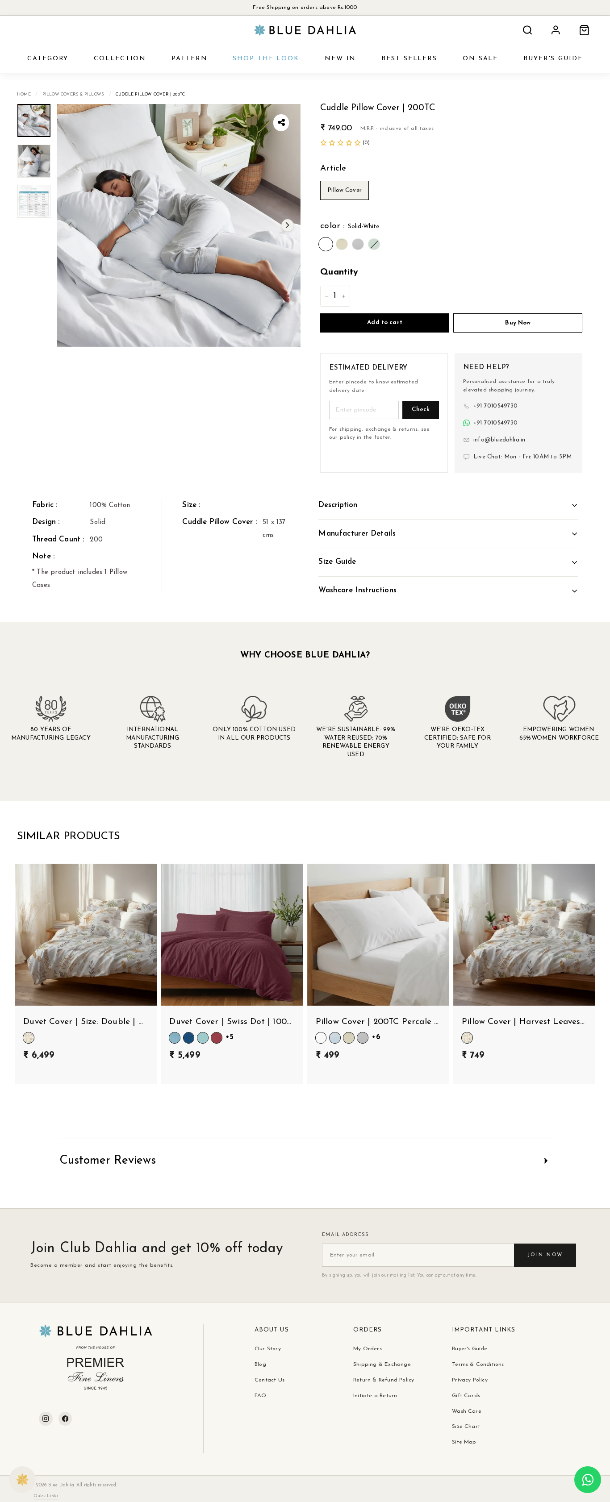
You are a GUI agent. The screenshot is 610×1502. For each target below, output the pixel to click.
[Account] (556, 30)
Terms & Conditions (478, 1364)
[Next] (287, 225)
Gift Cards (466, 1395)
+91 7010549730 (495, 406)
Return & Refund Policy (383, 1380)
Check (421, 409)
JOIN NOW (545, 1254)
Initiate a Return (375, 1395)
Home (24, 94)
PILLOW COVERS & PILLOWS (73, 94)
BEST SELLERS (409, 58)
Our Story (268, 1349)
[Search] (527, 30)
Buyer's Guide (469, 1349)
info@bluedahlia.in (499, 440)
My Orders (367, 1349)
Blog (260, 1364)
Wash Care (466, 1411)
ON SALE (480, 58)
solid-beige (341, 244)
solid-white (325, 244)
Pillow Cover (344, 190)
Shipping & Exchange (382, 1364)
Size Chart (466, 1426)
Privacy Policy (470, 1380)
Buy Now (518, 323)
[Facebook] (65, 1418)
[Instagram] (45, 1418)
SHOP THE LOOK (266, 58)
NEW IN (340, 58)
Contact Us (269, 1380)
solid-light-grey (357, 244)
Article (333, 168)
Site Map (464, 1442)
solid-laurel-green (374, 244)
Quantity (339, 272)
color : (349, 226)
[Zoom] (179, 225)
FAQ (261, 1395)
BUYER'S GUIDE (553, 58)
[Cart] (584, 30)
